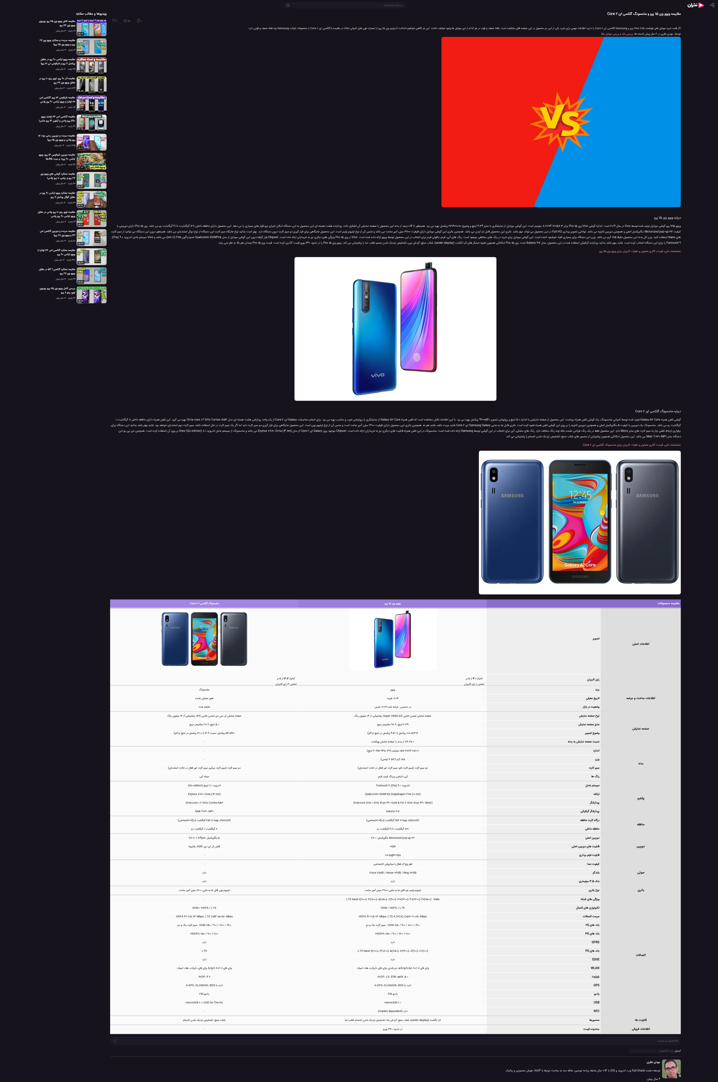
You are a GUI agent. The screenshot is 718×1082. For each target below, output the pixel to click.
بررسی (630, 34)
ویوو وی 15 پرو (393, 603)
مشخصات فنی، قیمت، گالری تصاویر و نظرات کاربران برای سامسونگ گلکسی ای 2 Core (632, 445)
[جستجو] (288, 5)
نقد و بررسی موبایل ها (613, 34)
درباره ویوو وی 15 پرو (667, 217)
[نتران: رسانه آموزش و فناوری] (695, 5)
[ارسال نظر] (114, 1040)
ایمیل (677, 1051)
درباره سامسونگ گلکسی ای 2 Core (658, 411)
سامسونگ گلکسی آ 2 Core (204, 603)
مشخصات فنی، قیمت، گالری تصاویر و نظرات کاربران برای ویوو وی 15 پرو (640, 251)
